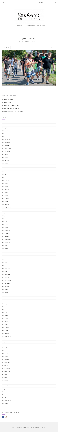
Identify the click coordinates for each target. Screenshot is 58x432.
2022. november (6, 233)
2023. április (5, 221)
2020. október (5, 277)
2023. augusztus (6, 210)
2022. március (5, 251)
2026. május (5, 125)
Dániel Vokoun (35, 41)
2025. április (5, 157)
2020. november (6, 274)
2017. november (6, 362)
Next (52, 47)
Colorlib (34, 427)
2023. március (5, 224)
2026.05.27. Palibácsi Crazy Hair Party (11, 108)
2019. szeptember (6, 304)
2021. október (5, 262)
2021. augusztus (6, 268)
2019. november (6, 298)
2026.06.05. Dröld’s (6, 102)
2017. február (5, 386)
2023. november (6, 201)
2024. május (5, 183)
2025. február (5, 163)
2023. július (4, 213)
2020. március (5, 286)
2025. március (5, 160)
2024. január (5, 195)
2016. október (5, 397)
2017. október (5, 365)
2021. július (4, 271)
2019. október (5, 301)
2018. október (5, 333)
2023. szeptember (6, 207)
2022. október (5, 236)
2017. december (5, 359)
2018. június (5, 342)
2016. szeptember (6, 400)
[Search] (55, 2)
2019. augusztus (6, 306)
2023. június (5, 216)
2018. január (5, 356)
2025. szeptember (6, 148)
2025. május (5, 154)
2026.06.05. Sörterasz (7, 99)
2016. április (5, 403)
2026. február (5, 133)
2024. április (5, 186)
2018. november (6, 330)
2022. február (5, 254)
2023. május (4, 218)
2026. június (5, 122)
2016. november (6, 394)
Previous (6, 47)
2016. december (6, 392)
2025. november (6, 142)
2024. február (5, 192)
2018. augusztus (6, 339)
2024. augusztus (6, 180)
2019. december (6, 295)
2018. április (5, 348)
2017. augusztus (6, 371)
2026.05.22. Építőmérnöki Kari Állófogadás (12, 111)
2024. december (6, 169)
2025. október (5, 145)
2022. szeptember (6, 239)
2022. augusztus (6, 242)
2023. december (6, 198)
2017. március (5, 383)
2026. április (5, 128)
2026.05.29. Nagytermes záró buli (10, 105)
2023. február (5, 227)
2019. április (5, 315)
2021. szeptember (6, 265)
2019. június (5, 309)
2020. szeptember (6, 280)
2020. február (5, 289)
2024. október (5, 175)
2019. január (5, 324)
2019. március (5, 318)
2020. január (5, 292)
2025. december (6, 139)
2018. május (4, 345)
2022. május (4, 245)
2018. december (6, 327)
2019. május (4, 312)
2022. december (6, 230)
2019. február (5, 321)
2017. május (4, 377)
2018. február (5, 353)
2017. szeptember (6, 368)
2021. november (6, 260)
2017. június (4, 374)
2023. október (5, 204)
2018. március (5, 350)
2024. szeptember (6, 177)
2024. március (5, 189)
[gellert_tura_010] (29, 68)
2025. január (5, 166)
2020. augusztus (6, 283)
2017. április (5, 380)
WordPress (44, 427)
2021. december (6, 257)
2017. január (5, 389)
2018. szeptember (6, 336)
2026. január (5, 136)
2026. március (5, 131)
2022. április (5, 248)
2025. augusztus (6, 151)
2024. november (6, 172)
